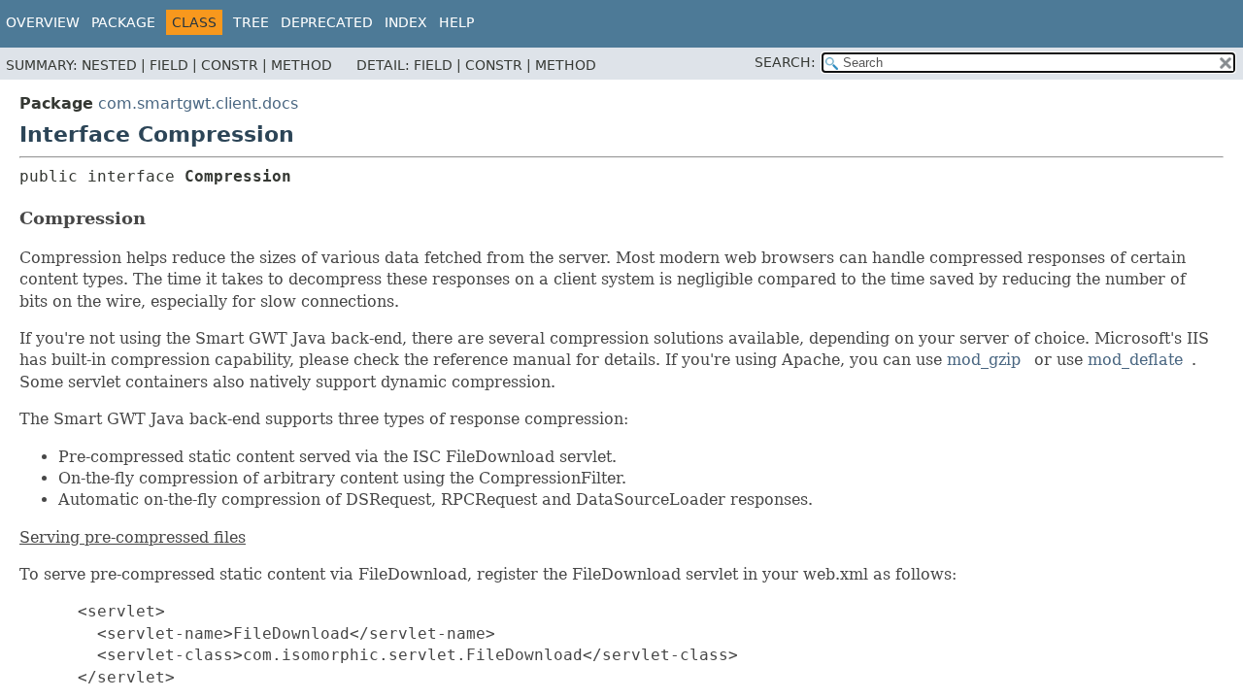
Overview (43, 22)
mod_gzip (984, 359)
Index (406, 22)
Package (123, 22)
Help (456, 22)
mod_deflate (1135, 359)
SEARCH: (785, 62)
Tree (251, 22)
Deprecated (327, 22)
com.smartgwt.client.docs (198, 103)
